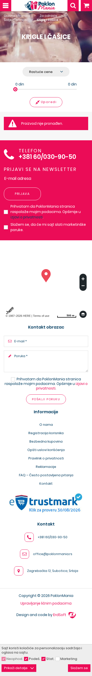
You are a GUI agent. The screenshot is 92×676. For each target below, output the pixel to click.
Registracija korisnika (46, 433)
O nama (46, 424)
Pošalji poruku (46, 399)
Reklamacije (46, 466)
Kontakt (46, 483)
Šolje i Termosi (15, 20)
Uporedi (49, 102)
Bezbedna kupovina (46, 441)
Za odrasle (48, 16)
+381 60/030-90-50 (47, 157)
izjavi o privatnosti (26, 217)
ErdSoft (60, 614)
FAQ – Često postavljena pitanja (46, 475)
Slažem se (79, 668)
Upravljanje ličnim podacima (46, 603)
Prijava (22, 194)
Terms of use (41, 315)
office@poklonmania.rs (52, 554)
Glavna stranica (17, 16)
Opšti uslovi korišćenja (46, 449)
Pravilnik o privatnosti (46, 458)
